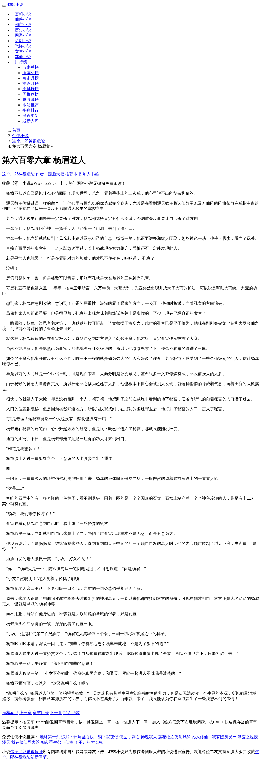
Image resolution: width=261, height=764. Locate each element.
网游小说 (23, 35)
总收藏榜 (30, 99)
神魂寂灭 (149, 737)
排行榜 (21, 62)
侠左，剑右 (129, 737)
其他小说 (23, 57)
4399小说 (15, 4)
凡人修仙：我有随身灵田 (214, 737)
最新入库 (30, 121)
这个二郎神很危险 (28, 141)
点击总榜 (30, 67)
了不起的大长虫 (88, 742)
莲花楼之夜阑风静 (174, 737)
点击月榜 (30, 78)
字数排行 (30, 110)
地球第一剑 (50, 737)
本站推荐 (30, 105)
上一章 (25, 712)
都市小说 (23, 24)
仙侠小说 (23, 19)
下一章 (56, 712)
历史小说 (23, 30)
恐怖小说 (23, 46)
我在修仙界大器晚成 (29, 742)
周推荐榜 (30, 94)
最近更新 (30, 115)
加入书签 (91, 174)
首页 (16, 130)
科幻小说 (23, 40)
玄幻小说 (23, 14)
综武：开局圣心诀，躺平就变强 (89, 737)
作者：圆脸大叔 (50, 174)
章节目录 (41, 712)
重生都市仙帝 (61, 742)
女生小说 (23, 51)
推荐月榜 (30, 83)
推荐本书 (73, 174)
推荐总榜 (30, 73)
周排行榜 (30, 89)
